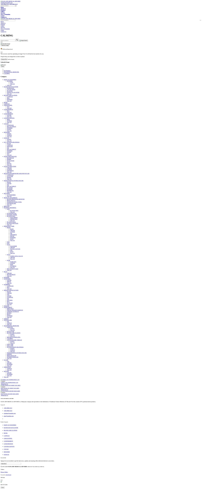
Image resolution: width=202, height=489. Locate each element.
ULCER (6, 360)
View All (12, 84)
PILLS (8, 314)
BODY (9, 227)
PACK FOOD (10, 160)
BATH (11, 229)
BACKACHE (10, 331)
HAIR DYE (13, 261)
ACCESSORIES (11, 195)
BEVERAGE (10, 158)
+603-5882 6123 (13, 4)
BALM (9, 143)
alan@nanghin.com (8, 416)
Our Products (7, 70)
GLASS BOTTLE (11, 213)
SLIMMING (7, 284)
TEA (8, 106)
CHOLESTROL (8, 105)
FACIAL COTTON (15, 249)
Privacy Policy (4, 472)
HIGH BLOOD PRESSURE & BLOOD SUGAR (16, 173)
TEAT (11, 82)
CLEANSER (13, 246)
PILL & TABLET (11, 126)
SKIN (11, 264)
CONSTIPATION (8, 113)
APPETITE (10, 327)
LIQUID (9, 115)
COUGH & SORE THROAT (14, 340)
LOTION (9, 169)
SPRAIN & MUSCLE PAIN (11, 290)
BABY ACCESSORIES (10, 79)
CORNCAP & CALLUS (16, 256)
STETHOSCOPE (11, 203)
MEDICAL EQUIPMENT (10, 197)
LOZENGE (10, 297)
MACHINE (7, 193)
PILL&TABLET (11, 274)
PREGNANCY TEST (12, 269)
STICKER (6, 306)
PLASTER (10, 91)
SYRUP (9, 129)
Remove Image (5, 45)
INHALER (10, 146)
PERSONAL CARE (9, 226)
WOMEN (9, 121)
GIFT (8, 209)
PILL (8, 98)
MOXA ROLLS (11, 200)
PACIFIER (10, 81)
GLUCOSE (10, 176)
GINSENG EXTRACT (13, 311)
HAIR (8, 260)
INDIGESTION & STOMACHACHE (13, 180)
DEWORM (7, 132)
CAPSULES (10, 175)
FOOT (8, 254)
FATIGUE (6, 138)
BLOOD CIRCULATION (10, 95)
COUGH (6, 123)
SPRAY (9, 281)
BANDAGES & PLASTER (11, 86)
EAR (8, 242)
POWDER (9, 99)
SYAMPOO (13, 266)
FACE (8, 244)
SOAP (11, 239)
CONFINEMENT (8, 109)
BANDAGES (10, 88)
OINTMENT (10, 170)
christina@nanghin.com (6, 2)
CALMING (7, 73)
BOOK (5, 102)
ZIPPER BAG (13, 219)
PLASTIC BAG (14, 210)
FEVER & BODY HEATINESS (15, 347)
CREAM (9, 168)
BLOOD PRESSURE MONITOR (15, 199)
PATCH (12, 236)
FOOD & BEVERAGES (10, 156)
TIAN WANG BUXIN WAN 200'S (10, 394)
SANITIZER (7, 279)
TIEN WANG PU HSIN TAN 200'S (10, 388)
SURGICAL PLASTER (13, 92)
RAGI (8, 162)
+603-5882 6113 (5, 4)
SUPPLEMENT (8, 307)
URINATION (7, 367)
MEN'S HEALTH (11, 355)
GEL (11, 250)
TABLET (9, 135)
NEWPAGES (8, 474)
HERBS (9, 159)
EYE (8, 243)
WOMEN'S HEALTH (12, 357)
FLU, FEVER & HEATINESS (11, 142)
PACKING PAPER (12, 214)
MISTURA (7, 206)
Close (2, 66)
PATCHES (9, 300)
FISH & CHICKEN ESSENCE (15, 310)
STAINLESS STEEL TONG (14, 202)
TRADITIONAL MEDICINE (11, 72)
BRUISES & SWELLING (13, 337)
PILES (5, 271)
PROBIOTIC (10, 190)
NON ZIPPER (14, 217)
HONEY (9, 313)
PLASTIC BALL (11, 222)
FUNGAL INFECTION (10, 166)
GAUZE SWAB (11, 89)
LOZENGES (10, 125)
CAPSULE (10, 96)
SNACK (9, 163)
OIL (8, 148)
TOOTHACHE (8, 320)
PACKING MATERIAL (10, 207)
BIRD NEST (10, 308)
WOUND (6, 371)
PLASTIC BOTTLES (12, 223)
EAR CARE (10, 344)
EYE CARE (10, 345)
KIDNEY (9, 354)
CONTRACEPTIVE (9, 118)
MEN (8, 119)
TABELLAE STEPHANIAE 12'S (9, 382)
